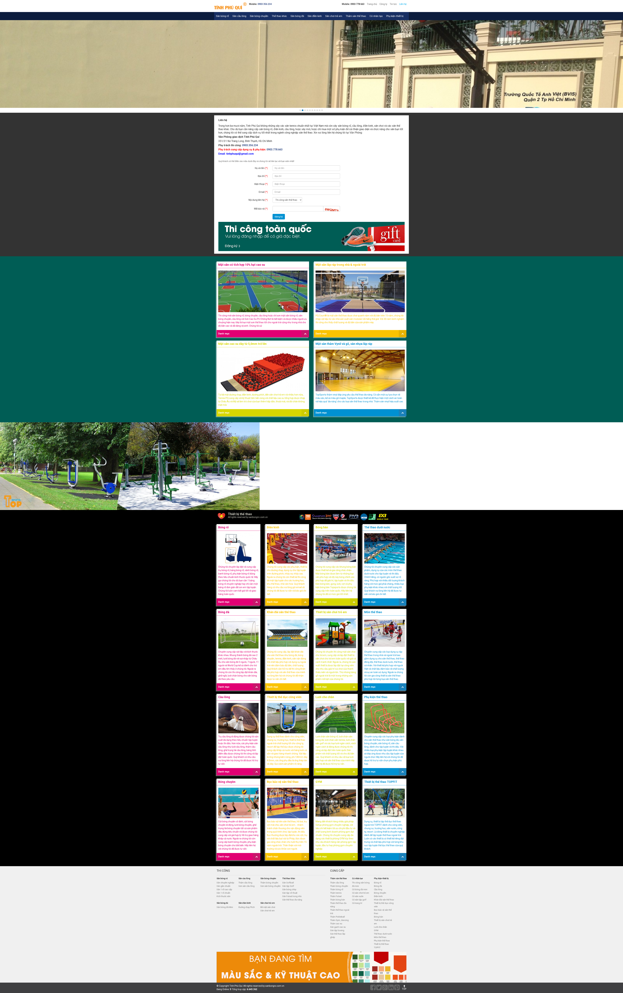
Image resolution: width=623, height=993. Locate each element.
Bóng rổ (223, 527)
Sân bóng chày (289, 889)
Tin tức (393, 4)
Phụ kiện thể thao (375, 697)
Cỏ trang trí (357, 903)
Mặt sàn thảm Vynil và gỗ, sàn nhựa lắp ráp (344, 343)
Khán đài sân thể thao (281, 612)
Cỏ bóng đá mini (359, 889)
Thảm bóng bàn (337, 899)
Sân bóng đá (297, 16)
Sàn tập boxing (337, 930)
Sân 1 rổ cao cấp (224, 889)
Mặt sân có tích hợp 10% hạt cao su (241, 264)
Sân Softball (288, 882)
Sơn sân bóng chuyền (270, 886)
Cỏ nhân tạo (376, 16)
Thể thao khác (279, 16)
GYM (319, 781)
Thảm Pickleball (337, 917)
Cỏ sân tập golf (359, 899)
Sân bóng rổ (222, 16)
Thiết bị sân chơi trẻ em (331, 612)
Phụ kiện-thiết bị (394, 16)
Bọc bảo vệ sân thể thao (283, 781)
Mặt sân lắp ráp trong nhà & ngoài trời (341, 264)
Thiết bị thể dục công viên (284, 697)
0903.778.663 (274, 149)
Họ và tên (261, 168)
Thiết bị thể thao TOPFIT (380, 781)
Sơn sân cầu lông (246, 886)
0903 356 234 (265, 4)
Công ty (383, 4)
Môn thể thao (373, 612)
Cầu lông (224, 697)
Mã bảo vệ (261, 208)
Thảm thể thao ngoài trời (339, 912)
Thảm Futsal (336, 896)
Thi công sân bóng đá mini (361, 884)
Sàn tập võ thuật (289, 893)
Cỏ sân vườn (357, 896)
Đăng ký (279, 216)
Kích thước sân (223, 896)
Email (263, 192)
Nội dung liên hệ (258, 200)
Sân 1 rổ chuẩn (223, 893)
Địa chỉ (263, 176)
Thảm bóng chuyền (269, 882)
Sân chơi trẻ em (333, 16)
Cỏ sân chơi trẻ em (360, 893)
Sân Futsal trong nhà (291, 896)
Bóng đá (223, 612)
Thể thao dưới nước (377, 527)
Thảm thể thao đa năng (338, 905)
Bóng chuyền (226, 781)
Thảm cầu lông (245, 882)
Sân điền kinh (315, 16)
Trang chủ (372, 4)
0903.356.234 (250, 145)
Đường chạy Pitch (246, 907)
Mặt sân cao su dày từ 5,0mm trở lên (242, 343)
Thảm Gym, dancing (339, 920)
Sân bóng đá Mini (225, 907)
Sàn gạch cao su (338, 927)
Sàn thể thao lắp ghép (337, 935)
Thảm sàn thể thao (356, 16)
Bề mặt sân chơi (267, 907)
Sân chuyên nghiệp (225, 882)
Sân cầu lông (239, 16)
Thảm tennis (336, 893)
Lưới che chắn (325, 697)
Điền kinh (273, 527)
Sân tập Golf (288, 886)
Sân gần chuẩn (223, 886)
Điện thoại (261, 184)
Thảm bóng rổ (336, 889)
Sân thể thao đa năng (292, 899)
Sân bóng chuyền (259, 16)
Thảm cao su (336, 923)
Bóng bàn (322, 527)
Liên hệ (402, 4)
